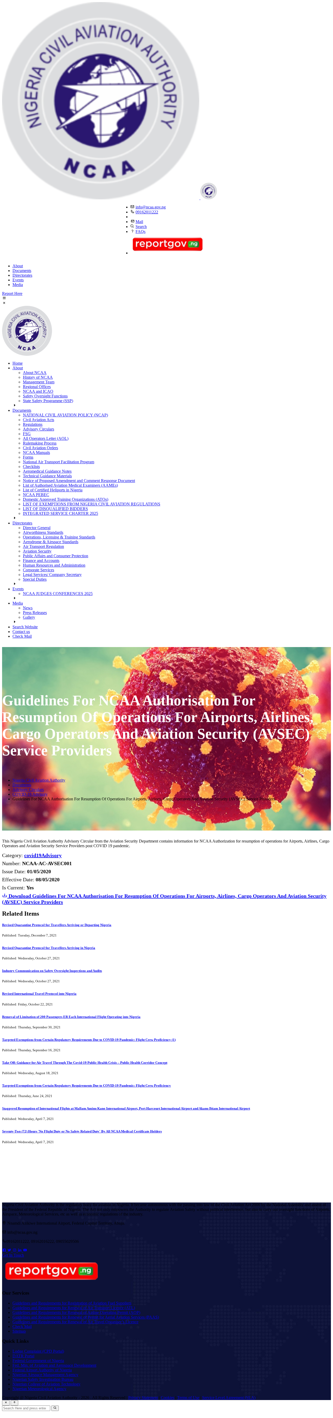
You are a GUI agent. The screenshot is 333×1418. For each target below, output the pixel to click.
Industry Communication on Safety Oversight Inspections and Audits (52, 971)
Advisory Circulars (38, 429)
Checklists (31, 466)
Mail (139, 221)
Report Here (12, 293)
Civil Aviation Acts (38, 419)
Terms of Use (188, 1397)
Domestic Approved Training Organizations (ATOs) (65, 499)
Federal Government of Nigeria (38, 1360)
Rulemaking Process (39, 443)
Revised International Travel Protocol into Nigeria (39, 994)
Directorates (22, 275)
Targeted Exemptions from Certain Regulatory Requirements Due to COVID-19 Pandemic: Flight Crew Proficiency (86, 1085)
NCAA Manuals (36, 452)
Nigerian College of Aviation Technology (46, 1384)
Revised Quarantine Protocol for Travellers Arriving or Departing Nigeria (56, 925)
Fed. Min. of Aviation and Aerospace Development (54, 1365)
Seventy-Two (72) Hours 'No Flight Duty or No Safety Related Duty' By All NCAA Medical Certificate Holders (82, 1131)
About (17, 266)
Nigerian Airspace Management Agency (45, 1374)
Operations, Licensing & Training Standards (59, 537)
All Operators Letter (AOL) (45, 438)
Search (141, 226)
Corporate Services (38, 570)
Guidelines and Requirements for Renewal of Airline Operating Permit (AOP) (76, 1312)
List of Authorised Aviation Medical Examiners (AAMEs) (70, 485)
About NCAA (35, 372)
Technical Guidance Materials (47, 476)
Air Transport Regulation (43, 546)
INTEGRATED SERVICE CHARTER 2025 (60, 513)
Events (18, 280)
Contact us (21, 631)
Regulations (32, 424)
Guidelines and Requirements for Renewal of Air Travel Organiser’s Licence (75, 1322)
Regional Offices (37, 386)
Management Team (38, 382)
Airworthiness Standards (43, 532)
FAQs (140, 231)
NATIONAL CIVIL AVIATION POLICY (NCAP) (65, 415)
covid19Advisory (43, 855)
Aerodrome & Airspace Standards (50, 542)
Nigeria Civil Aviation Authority (38, 780)
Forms (28, 457)
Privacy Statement (143, 1397)
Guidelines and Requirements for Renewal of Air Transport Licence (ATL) (73, 1308)
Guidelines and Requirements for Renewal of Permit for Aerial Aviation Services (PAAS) (85, 1317)
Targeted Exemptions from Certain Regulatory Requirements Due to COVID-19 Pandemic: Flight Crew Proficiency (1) (89, 1040)
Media (17, 284)
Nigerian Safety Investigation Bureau (42, 1379)
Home (17, 363)
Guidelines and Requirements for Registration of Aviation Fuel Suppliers (71, 1303)
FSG (27, 434)
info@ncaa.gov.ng (151, 207)
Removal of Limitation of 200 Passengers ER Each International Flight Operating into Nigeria (71, 1017)
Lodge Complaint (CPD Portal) (38, 1351)
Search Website (25, 627)
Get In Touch (13, 1255)
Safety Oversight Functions (45, 396)
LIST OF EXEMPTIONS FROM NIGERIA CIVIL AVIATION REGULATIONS (91, 504)
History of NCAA (38, 377)
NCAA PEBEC (36, 494)
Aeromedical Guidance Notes (47, 471)
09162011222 (147, 212)
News (28, 608)
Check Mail (22, 636)
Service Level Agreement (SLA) (228, 1397)
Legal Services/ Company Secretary (52, 574)
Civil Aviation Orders (40, 448)
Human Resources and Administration (54, 565)
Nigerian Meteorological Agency (39, 1389)
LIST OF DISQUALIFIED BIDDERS (55, 509)
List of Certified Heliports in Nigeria (52, 490)
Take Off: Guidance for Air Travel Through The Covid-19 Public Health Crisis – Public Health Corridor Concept (84, 1063)
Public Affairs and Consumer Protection (55, 556)
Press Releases (35, 612)
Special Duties (35, 579)
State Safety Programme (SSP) (48, 400)
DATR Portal (23, 1356)
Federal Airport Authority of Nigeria (42, 1370)
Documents (21, 270)
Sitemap (19, 1331)
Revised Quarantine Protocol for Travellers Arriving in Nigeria (48, 948)
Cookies (167, 1397)
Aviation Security (37, 551)
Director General (36, 528)
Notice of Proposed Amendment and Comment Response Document (79, 480)
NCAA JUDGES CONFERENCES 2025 (58, 593)
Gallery (29, 617)
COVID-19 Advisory (30, 794)
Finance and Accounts (41, 560)
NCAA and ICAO (38, 391)
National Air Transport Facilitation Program (58, 462)
